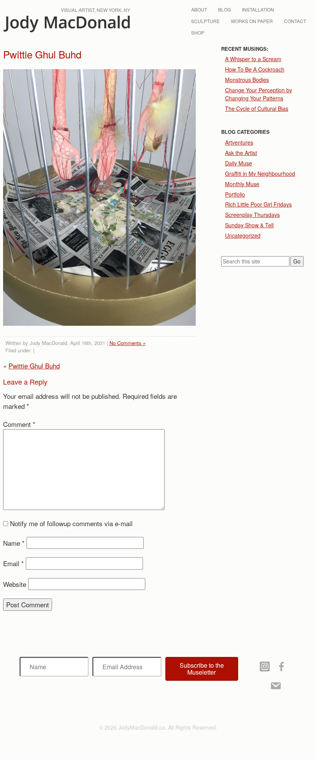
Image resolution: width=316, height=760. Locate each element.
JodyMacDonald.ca (66, 24)
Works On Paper (252, 21)
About (199, 9)
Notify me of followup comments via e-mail (71, 523)
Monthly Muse (242, 184)
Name (14, 543)
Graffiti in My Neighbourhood (260, 173)
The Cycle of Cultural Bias (256, 108)
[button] (201, 669)
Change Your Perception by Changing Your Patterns (258, 94)
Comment (19, 424)
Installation (258, 9)
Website (14, 584)
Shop (197, 32)
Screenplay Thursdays (252, 214)
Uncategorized (243, 235)
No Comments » (127, 343)
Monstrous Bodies (247, 79)
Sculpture (205, 21)
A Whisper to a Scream (253, 59)
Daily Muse (238, 163)
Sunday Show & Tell (249, 225)
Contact (295, 21)
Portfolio (235, 194)
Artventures (239, 142)
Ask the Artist (241, 153)
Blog (224, 9)
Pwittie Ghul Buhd (34, 365)
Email (13, 563)
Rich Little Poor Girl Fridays (258, 204)
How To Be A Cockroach (254, 69)
